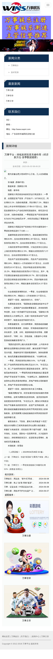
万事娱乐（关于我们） (20, 636)
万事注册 (9, 90)
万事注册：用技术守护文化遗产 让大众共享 (19, 491)
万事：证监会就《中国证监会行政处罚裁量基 (19, 487)
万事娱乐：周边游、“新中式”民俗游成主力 (19, 479)
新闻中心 (36, 636)
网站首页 (6, 636)
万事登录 (9, 95)
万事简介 (15, 65)
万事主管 (9, 101)
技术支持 (15, 72)
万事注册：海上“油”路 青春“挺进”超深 (19, 483)
